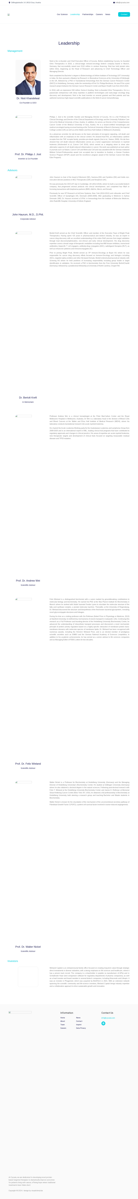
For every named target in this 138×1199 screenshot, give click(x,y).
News (107, 14)
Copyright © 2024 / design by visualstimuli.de (26, 1191)
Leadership (75, 14)
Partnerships (87, 14)
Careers (99, 14)
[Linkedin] (103, 1023)
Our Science (62, 14)
